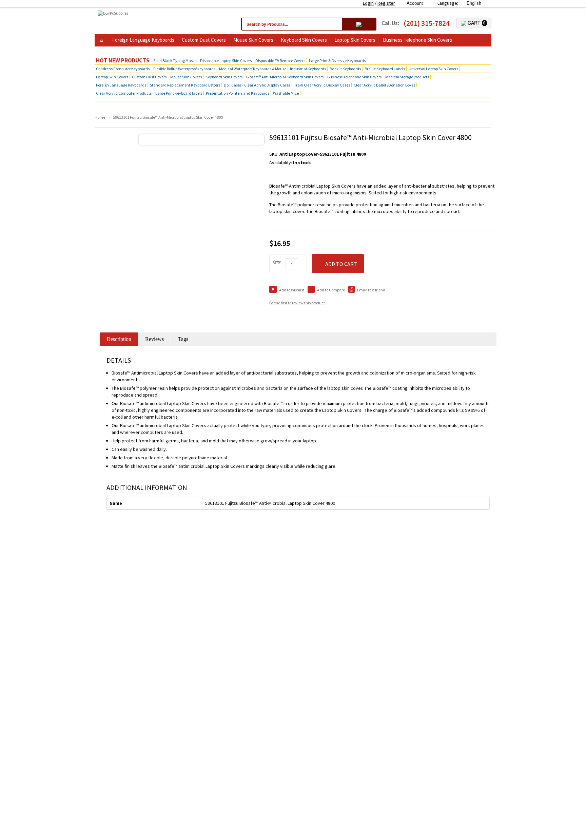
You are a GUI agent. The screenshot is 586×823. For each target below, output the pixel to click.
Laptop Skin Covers (354, 40)
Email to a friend (371, 289)
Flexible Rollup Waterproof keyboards (184, 68)
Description (118, 339)
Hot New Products (123, 60)
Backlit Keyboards (345, 68)
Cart (476, 22)
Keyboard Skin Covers (304, 40)
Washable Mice (286, 93)
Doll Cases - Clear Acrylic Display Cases (257, 85)
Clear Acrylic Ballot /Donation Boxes (384, 85)
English (474, 3)
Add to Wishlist (291, 289)
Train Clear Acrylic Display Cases (322, 85)
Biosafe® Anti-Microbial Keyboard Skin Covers (285, 77)
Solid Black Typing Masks (174, 60)
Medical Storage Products (407, 77)
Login (368, 3)
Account (415, 3)
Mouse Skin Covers (253, 40)
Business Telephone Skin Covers (417, 40)
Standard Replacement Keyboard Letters (185, 85)
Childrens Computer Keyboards (123, 68)
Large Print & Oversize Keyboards (337, 60)
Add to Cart (341, 264)
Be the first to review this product (297, 302)
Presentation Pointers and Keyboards (237, 93)
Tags (183, 339)
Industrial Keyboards (308, 68)
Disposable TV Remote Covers (280, 60)
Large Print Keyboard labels (178, 93)
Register (386, 3)
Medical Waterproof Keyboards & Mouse (252, 68)
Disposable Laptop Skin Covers (226, 60)
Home (100, 117)
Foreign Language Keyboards (143, 40)
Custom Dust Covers (204, 40)
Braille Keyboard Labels (385, 68)
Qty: (277, 261)
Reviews (154, 339)
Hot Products (112, 50)
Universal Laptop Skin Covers (433, 68)
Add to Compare (331, 289)
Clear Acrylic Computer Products (124, 93)
